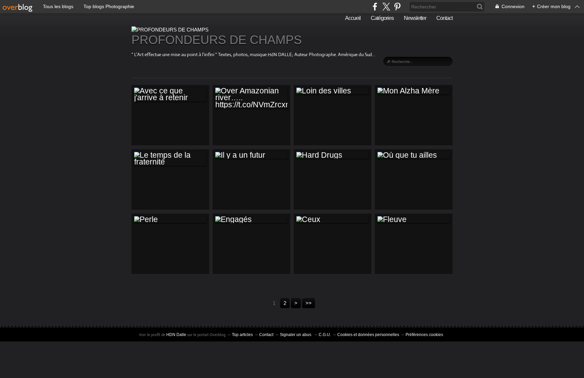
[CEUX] (332, 219)
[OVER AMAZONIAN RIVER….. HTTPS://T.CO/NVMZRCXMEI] (251, 98)
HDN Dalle (176, 334)
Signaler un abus (296, 334)
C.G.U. (325, 334)
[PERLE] (170, 219)
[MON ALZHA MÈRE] (414, 91)
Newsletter (415, 18)
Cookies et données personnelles (368, 334)
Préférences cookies (424, 334)
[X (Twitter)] (386, 6)
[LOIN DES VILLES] (332, 91)
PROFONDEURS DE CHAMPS (216, 40)
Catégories (382, 18)
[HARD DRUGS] (332, 155)
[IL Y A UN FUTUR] (251, 155)
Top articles (242, 334)
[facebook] (375, 6)
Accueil (353, 18)
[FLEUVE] (414, 219)
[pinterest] (397, 6)
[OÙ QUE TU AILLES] (414, 155)
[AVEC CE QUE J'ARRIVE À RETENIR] (170, 95)
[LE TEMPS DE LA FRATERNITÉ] (170, 159)
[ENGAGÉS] (251, 219)
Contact (444, 18)
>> (309, 303)
